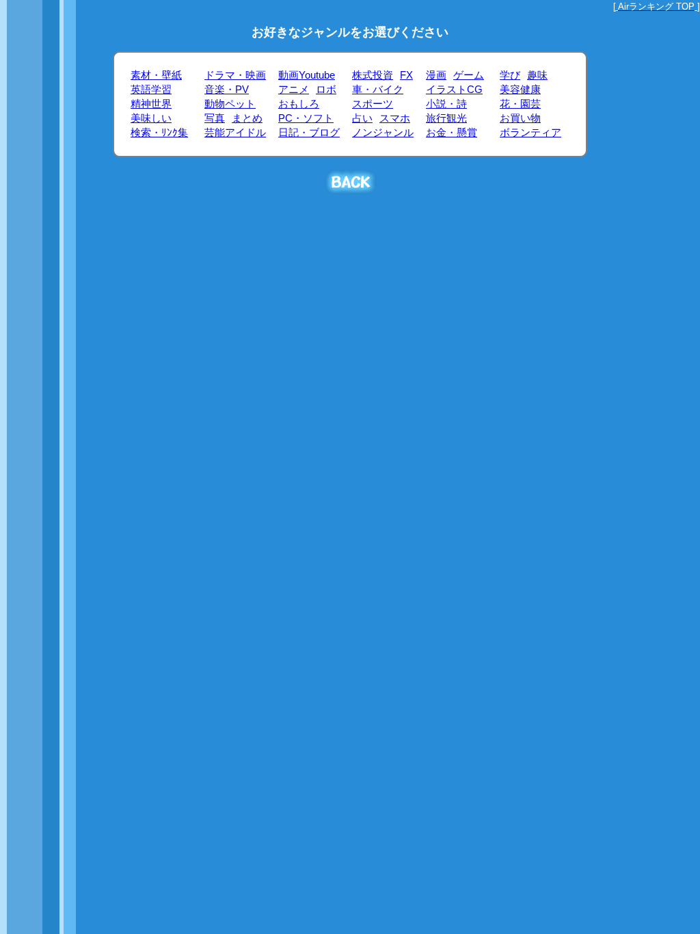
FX (406, 75)
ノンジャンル (383, 132)
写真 (214, 118)
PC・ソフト (306, 118)
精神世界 (151, 103)
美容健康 (520, 89)
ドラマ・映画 (235, 75)
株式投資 (372, 75)
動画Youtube (306, 75)
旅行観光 (446, 118)
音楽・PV (226, 89)
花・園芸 (520, 103)
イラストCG (454, 89)
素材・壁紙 (156, 75)
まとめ (247, 118)
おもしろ (298, 103)
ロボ (326, 89)
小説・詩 (446, 103)
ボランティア (530, 132)
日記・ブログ (309, 132)
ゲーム (468, 75)
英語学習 (151, 89)
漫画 (436, 75)
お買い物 (520, 118)
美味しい (151, 118)
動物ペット (230, 103)
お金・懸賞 (451, 132)
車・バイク (377, 89)
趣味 (537, 75)
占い (362, 118)
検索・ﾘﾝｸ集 (159, 132)
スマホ (394, 118)
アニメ (293, 89)
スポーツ (372, 103)
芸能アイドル (235, 132)
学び (510, 75)
